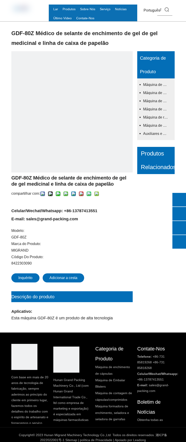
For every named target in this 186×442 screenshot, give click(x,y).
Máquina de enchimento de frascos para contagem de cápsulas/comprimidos (157, 101)
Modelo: (17, 231)
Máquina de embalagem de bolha (157, 93)
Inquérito (25, 278)
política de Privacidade (96, 440)
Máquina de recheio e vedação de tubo (157, 117)
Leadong (139, 440)
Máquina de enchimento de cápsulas (157, 85)
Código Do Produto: (27, 257)
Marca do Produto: (26, 244)
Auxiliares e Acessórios (157, 134)
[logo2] (66, 360)
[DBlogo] (24, 357)
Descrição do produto (32, 296)
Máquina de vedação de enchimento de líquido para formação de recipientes (157, 109)
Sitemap (71, 440)
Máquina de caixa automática (157, 125)
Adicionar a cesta (63, 278)
